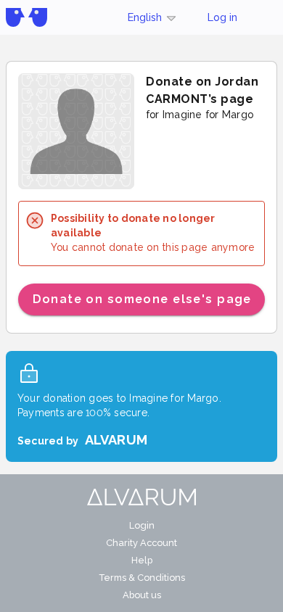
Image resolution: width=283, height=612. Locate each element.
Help (141, 560)
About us (142, 595)
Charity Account (141, 542)
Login (142, 525)
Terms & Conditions (142, 577)
